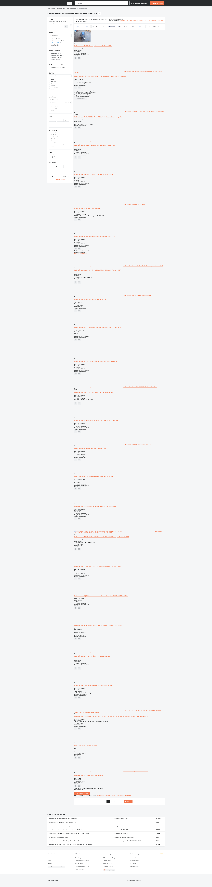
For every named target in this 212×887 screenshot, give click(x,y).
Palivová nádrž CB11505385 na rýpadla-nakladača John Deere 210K (95, 506)
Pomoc (49, 860)
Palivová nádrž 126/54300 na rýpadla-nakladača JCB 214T (92, 656)
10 (120, 801)
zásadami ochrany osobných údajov (105, 795)
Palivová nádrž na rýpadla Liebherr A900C (87, 208)
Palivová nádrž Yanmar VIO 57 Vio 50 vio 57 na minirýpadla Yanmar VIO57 (97, 270)
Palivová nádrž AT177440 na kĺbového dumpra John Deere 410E (94, 477)
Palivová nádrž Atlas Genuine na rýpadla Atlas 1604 (90, 299)
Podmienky (78, 858)
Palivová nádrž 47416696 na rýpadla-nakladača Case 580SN (93, 46)
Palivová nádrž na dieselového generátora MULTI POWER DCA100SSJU (96, 420)
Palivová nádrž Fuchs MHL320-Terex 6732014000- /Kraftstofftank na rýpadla (98, 117)
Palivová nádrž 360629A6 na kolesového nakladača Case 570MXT (94, 145)
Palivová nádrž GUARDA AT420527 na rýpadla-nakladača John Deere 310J (97, 566)
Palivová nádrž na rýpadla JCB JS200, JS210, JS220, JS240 (64, 841)
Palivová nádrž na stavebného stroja (85, 746)
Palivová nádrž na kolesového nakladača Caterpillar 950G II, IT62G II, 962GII (69, 833)
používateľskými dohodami (124, 795)
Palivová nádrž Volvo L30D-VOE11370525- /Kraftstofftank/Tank (93, 392)
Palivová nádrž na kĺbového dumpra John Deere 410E (63, 818)
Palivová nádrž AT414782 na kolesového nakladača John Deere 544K (95, 361)
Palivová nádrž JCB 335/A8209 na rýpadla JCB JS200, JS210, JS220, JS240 (98, 625)
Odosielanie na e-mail (82, 793)
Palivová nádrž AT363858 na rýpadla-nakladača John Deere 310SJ (95, 236)
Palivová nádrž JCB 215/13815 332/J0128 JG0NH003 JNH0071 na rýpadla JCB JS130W (101, 537)
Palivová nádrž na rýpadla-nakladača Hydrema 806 (90, 448)
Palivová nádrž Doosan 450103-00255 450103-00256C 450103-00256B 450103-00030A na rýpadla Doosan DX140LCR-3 (111, 716)
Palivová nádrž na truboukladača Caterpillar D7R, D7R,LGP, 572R (66, 829)
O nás (49, 858)
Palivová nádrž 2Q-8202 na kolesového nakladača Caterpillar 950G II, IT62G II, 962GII (101, 596)
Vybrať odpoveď (81, 98)
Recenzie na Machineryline (82, 866)
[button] (75, 58)
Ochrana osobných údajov (82, 860)
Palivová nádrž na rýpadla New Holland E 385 (88, 775)
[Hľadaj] (77, 3)
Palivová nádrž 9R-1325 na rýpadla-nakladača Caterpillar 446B (93, 174)
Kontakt (50, 863)
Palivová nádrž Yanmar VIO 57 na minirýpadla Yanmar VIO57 (65, 826)
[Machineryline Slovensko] (56, 3)
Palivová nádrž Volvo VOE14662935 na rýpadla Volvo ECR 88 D (94, 685)
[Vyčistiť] (71, 25)
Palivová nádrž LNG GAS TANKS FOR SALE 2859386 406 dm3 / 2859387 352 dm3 (100, 76)
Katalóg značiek (79, 869)
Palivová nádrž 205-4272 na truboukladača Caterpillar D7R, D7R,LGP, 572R (97, 327)
